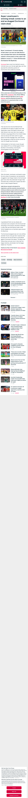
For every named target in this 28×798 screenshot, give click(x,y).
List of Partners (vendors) (7, 785)
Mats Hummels (21, 247)
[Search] (22, 2)
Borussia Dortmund (6, 249)
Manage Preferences (13, 795)
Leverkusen (10, 94)
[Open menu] (25, 2)
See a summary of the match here (10, 252)
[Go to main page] (7, 2)
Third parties (17, 777)
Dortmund (3, 64)
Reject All (14, 791)
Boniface (3, 197)
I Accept (14, 787)
